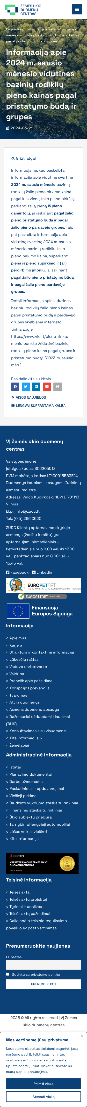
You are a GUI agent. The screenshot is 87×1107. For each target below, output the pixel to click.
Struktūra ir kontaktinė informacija (41, 652)
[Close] (82, 1036)
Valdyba (16, 673)
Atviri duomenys (24, 702)
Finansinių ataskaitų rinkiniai (35, 810)
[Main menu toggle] (77, 9)
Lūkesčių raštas (23, 659)
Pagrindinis (14, 29)
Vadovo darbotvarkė (28, 666)
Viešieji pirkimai (23, 795)
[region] (43, 1069)
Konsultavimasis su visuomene (37, 730)
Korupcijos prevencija (29, 688)
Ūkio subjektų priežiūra (30, 817)
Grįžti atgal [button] (25, 158)
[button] (15, 387)
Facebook (19, 572)
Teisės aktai (19, 892)
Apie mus (17, 638)
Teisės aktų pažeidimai (29, 913)
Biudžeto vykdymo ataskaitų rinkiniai (43, 802)
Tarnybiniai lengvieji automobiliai (39, 824)
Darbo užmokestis (26, 781)
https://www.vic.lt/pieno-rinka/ (39, 336)
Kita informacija (24, 838)
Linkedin (44, 572)
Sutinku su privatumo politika (36, 974)
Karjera (15, 645)
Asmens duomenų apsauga (34, 709)
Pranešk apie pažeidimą (30, 680)
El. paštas (14, 957)
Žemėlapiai (19, 745)
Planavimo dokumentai (30, 774)
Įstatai (15, 767)
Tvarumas (18, 695)
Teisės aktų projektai (28, 899)
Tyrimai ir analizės (25, 906)
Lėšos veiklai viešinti (28, 831)
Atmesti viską (44, 1096)
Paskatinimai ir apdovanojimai (36, 788)
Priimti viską (43, 1084)
